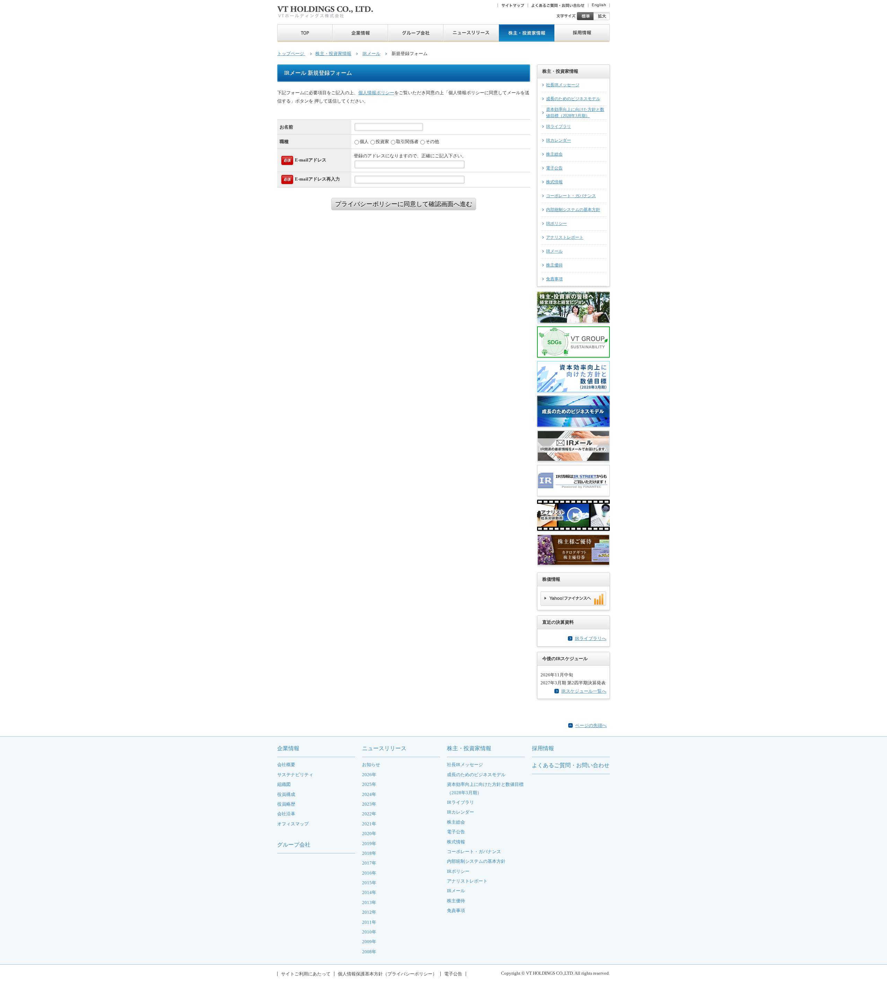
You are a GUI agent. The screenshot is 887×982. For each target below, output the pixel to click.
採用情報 (543, 748)
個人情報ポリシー (376, 92)
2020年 (369, 833)
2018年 (369, 853)
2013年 (369, 902)
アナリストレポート (564, 237)
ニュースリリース (384, 748)
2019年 (369, 843)
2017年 (369, 863)
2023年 (369, 804)
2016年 (369, 873)
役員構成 (286, 794)
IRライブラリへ (590, 638)
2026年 (369, 774)
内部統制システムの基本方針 (573, 210)
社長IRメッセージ (562, 85)
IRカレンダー (558, 140)
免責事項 (554, 279)
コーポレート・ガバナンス (571, 196)
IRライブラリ (558, 126)
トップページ (291, 53)
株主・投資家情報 (333, 53)
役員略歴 (286, 804)
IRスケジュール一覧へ (583, 691)
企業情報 (288, 748)
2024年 (369, 794)
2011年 (369, 922)
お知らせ (371, 764)
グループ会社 (293, 845)
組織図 (284, 784)
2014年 (369, 892)
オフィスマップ (293, 823)
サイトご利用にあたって (306, 973)
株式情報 (554, 182)
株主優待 (554, 265)
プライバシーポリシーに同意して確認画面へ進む (403, 204)
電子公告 (554, 168)
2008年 (369, 951)
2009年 (369, 941)
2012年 (369, 912)
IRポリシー (556, 223)
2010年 (369, 932)
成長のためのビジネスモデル (573, 99)
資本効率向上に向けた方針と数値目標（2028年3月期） (575, 112)
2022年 (369, 813)
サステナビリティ (295, 774)
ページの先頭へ (591, 725)
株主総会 (554, 154)
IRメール (371, 53)
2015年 (369, 882)
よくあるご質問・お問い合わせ (570, 765)
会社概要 (286, 764)
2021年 (369, 823)
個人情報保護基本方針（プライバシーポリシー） (387, 973)
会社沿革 (286, 813)
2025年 (369, 784)
